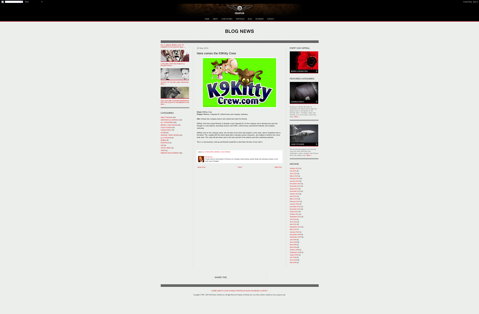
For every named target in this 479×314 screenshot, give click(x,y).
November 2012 (295, 209)
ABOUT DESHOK (167, 117)
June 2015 (293, 173)
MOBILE (163, 140)
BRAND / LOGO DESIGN (222, 152)
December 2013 (295, 191)
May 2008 (293, 262)
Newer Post (201, 167)
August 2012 (294, 211)
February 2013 (295, 201)
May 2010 (293, 229)
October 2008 (294, 250)
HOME (207, 19)
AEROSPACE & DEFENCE (170, 120)
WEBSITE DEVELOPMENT (170, 153)
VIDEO (163, 150)
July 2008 (293, 257)
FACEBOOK (259, 19)
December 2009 (295, 234)
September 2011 (295, 217)
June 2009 (293, 242)
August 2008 (294, 255)
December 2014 (295, 184)
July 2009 (293, 240)
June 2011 (293, 222)
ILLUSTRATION (166, 138)
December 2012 (295, 207)
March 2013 (294, 199)
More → (173, 46)
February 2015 (295, 178)
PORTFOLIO (240, 19)
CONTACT (270, 19)
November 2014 (295, 186)
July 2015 (293, 171)
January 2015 (294, 181)
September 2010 (295, 227)
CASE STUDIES (226, 19)
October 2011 (294, 214)
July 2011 (293, 219)
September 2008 (295, 252)
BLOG (250, 19)
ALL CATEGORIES (208, 152)
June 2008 (293, 260)
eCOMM (163, 133)
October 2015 (294, 168)
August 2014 (294, 189)
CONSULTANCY (166, 130)
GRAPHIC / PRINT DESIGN (170, 135)
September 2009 (295, 237)
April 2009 (293, 247)
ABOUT (215, 19)
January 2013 (294, 204)
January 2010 (294, 232)
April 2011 (293, 224)
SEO (162, 145)
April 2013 (293, 196)
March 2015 (294, 176)
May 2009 (293, 245)
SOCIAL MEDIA (166, 148)
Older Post (278, 167)
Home (240, 167)
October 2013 (294, 194)
